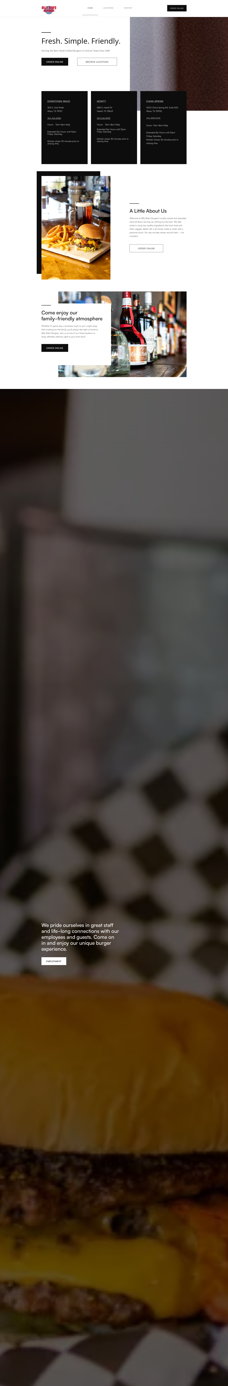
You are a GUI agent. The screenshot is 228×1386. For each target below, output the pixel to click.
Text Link (51, 114)
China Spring (154, 101)
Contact (128, 8)
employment (53, 961)
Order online (177, 8)
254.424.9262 (54, 118)
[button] (108, 10)
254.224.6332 (103, 118)
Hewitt (101, 101)
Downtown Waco (58, 101)
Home (90, 8)
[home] (49, 9)
